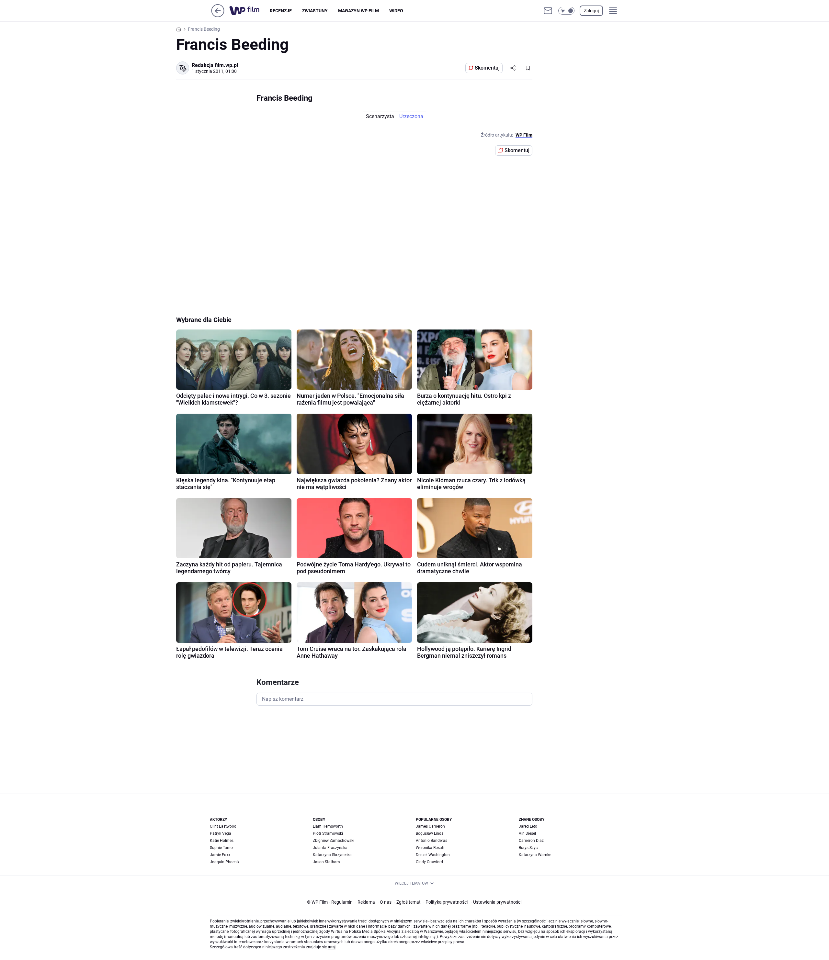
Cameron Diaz (531, 840)
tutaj (331, 947)
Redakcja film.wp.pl (215, 65)
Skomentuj (487, 68)
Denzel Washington (433, 855)
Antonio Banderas (431, 840)
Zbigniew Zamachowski (333, 840)
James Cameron (430, 826)
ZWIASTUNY (315, 10)
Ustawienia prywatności (496, 902)
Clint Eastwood (223, 826)
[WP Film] (249, 11)
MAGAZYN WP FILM (358, 10)
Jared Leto (528, 826)
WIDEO (396, 10)
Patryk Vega (220, 833)
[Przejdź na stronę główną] (217, 15)
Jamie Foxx (220, 855)
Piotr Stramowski (328, 833)
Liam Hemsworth (328, 826)
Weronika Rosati (430, 847)
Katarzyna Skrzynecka (332, 855)
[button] (566, 11)
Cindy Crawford (429, 862)
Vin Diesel (527, 833)
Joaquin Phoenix (225, 862)
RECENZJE (281, 10)
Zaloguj (591, 10)
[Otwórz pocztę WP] (548, 11)
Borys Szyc (528, 847)
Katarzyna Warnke (535, 855)
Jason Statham (326, 862)
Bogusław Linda (430, 833)
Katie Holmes (221, 840)
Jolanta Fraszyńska (330, 847)
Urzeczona (411, 116)
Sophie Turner (222, 847)
